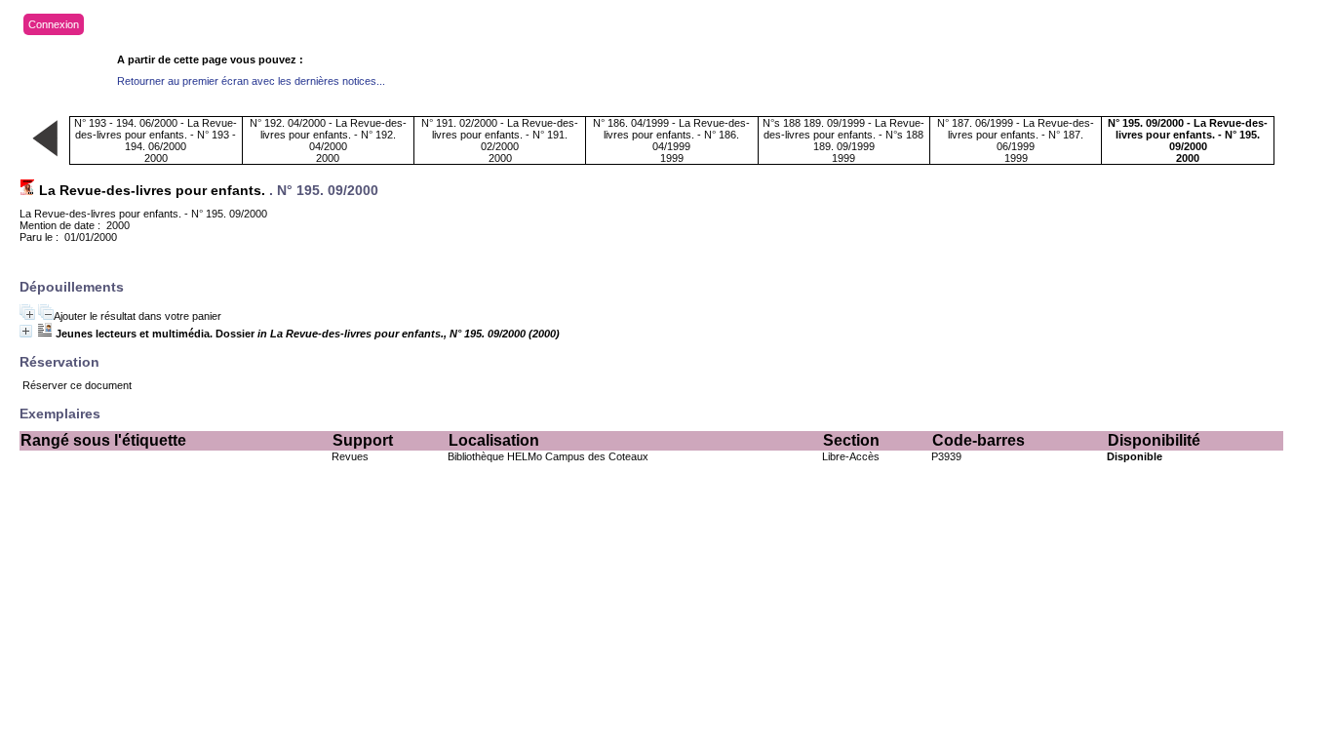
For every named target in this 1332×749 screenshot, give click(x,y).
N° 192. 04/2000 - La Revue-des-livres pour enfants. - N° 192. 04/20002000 (328, 140)
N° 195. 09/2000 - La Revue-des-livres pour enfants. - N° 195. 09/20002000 (1188, 140)
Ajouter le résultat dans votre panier (137, 316)
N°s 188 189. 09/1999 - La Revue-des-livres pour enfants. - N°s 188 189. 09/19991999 (843, 140)
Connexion (53, 24)
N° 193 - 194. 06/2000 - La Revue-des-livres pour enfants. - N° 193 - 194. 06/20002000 (155, 140)
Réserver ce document (77, 385)
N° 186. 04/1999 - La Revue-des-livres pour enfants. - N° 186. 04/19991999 (671, 140)
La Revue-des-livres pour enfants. (152, 190)
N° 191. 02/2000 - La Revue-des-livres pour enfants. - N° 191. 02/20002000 (499, 140)
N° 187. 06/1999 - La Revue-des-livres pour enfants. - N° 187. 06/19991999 (1015, 140)
